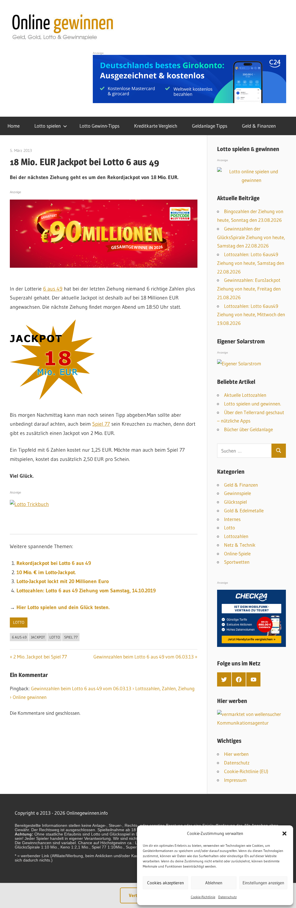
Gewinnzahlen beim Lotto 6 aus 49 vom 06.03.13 (143, 657)
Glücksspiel (235, 502)
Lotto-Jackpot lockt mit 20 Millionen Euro (62, 581)
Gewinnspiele (237, 493)
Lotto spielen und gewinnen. (252, 404)
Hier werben (236, 754)
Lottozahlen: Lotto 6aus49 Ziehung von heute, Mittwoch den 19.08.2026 (251, 314)
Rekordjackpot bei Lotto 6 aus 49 (53, 563)
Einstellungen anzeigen (263, 882)
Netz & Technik (240, 545)
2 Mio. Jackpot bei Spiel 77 (40, 657)
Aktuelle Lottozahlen (245, 395)
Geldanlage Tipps (209, 126)
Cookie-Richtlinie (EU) (246, 771)
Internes (232, 519)
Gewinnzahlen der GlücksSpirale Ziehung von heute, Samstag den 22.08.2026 (251, 237)
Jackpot (38, 637)
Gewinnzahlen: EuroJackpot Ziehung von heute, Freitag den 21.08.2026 (249, 288)
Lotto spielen (47, 126)
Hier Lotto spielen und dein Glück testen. (63, 607)
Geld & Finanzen (259, 126)
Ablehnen (213, 882)
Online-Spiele (237, 553)
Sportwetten (236, 562)
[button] (284, 833)
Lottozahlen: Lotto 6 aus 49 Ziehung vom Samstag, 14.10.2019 (86, 590)
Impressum (235, 780)
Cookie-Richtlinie (203, 897)
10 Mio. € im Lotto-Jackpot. (46, 572)
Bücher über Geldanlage (248, 429)
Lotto (18, 622)
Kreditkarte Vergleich (155, 126)
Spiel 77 (101, 424)
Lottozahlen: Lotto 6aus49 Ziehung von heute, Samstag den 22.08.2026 (250, 263)
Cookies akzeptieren (165, 882)
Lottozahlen (236, 536)
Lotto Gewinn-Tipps (99, 126)
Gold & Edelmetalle (244, 510)
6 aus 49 (52, 289)
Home (14, 126)
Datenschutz (227, 897)
